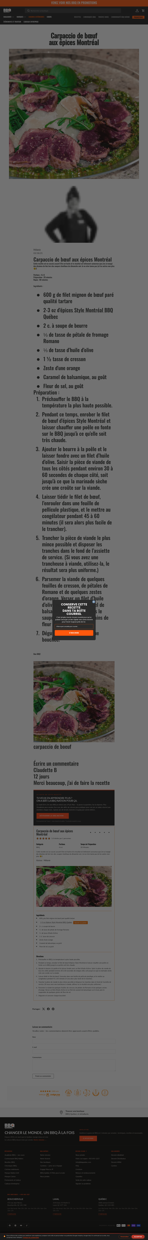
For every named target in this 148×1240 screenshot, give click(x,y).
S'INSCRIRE (74, 633)
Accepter (138, 1237)
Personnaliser (125, 1236)
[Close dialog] (94, 602)
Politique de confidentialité (31, 1237)
